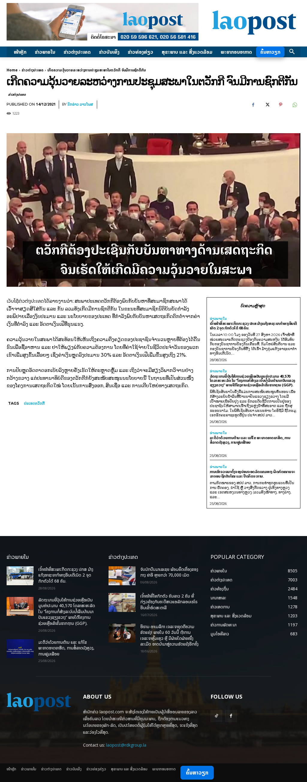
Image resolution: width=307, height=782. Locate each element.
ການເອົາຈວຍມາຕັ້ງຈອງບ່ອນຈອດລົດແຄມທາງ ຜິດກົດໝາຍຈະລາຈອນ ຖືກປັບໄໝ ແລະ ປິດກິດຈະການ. (252, 474)
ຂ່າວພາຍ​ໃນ (218, 319)
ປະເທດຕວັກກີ (34, 403)
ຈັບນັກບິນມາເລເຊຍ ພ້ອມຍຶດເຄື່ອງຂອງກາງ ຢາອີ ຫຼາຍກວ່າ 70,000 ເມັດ (169, 572)
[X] (267, 105)
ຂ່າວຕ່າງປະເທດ (32, 70)
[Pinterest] (281, 105)
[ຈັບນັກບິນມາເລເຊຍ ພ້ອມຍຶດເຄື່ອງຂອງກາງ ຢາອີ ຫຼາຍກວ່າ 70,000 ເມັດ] (122, 575)
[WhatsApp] (294, 105)
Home (12, 70)
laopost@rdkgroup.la (126, 745)
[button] (292, 51)
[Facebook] (253, 105)
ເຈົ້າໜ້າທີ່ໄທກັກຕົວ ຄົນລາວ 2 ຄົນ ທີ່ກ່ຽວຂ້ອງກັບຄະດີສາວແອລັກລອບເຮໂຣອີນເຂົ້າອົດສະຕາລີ (169, 601)
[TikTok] (216, 716)
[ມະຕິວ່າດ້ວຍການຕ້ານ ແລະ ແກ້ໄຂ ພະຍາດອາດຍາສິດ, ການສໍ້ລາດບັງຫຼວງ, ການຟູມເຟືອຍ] (20, 648)
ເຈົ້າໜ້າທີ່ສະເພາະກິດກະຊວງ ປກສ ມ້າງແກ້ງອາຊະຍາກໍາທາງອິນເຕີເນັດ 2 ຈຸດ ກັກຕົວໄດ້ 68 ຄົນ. (253, 326)
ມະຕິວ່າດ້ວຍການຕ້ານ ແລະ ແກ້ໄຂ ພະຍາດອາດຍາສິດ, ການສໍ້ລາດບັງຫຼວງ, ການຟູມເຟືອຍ (250, 440)
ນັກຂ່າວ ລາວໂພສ (80, 104)
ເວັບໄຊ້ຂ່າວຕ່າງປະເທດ (25, 301)
